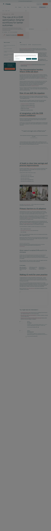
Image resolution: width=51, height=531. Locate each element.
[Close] (37, 54)
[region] (26, 57)
